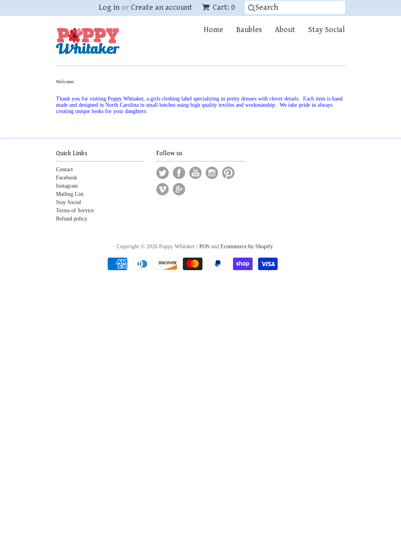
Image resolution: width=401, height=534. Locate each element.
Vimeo (162, 189)
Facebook (66, 178)
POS (204, 246)
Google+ (179, 189)
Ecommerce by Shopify (246, 246)
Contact (64, 169)
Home (213, 29)
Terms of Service (75, 210)
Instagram (67, 186)
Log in (109, 7)
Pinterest (228, 173)
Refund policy (71, 219)
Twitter (162, 173)
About (285, 29)
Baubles (249, 29)
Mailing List (69, 194)
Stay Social (326, 29)
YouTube (195, 173)
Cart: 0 (223, 7)
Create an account (161, 7)
